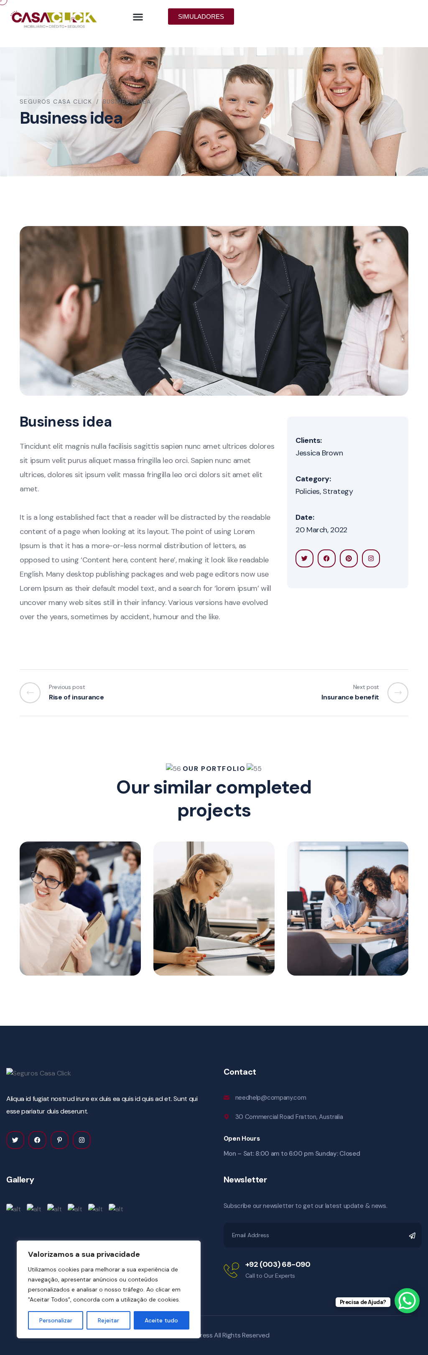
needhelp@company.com (270, 1097)
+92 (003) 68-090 (278, 1264)
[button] (138, 16)
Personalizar (55, 1320)
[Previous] (34, 692)
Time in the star (72, 911)
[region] (109, 1289)
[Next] (393, 692)
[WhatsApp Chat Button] (407, 1300)
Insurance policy (343, 911)
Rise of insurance (209, 911)
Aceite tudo (161, 1320)
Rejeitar (108, 1320)
